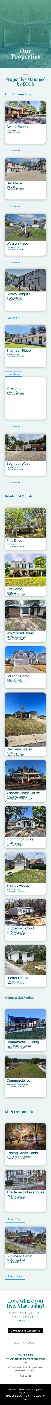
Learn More (14, 150)
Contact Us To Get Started (25, 1330)
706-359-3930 (26, 1355)
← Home (25, 43)
